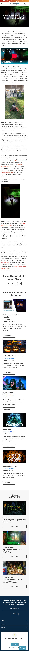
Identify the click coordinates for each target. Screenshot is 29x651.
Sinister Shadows (10, 466)
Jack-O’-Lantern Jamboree (13, 356)
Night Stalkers (8, 393)
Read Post (14, 526)
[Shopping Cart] (27, 4)
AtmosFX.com (5, 262)
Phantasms (7, 429)
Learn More (8, 335)
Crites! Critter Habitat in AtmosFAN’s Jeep (12, 581)
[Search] (25, 4)
